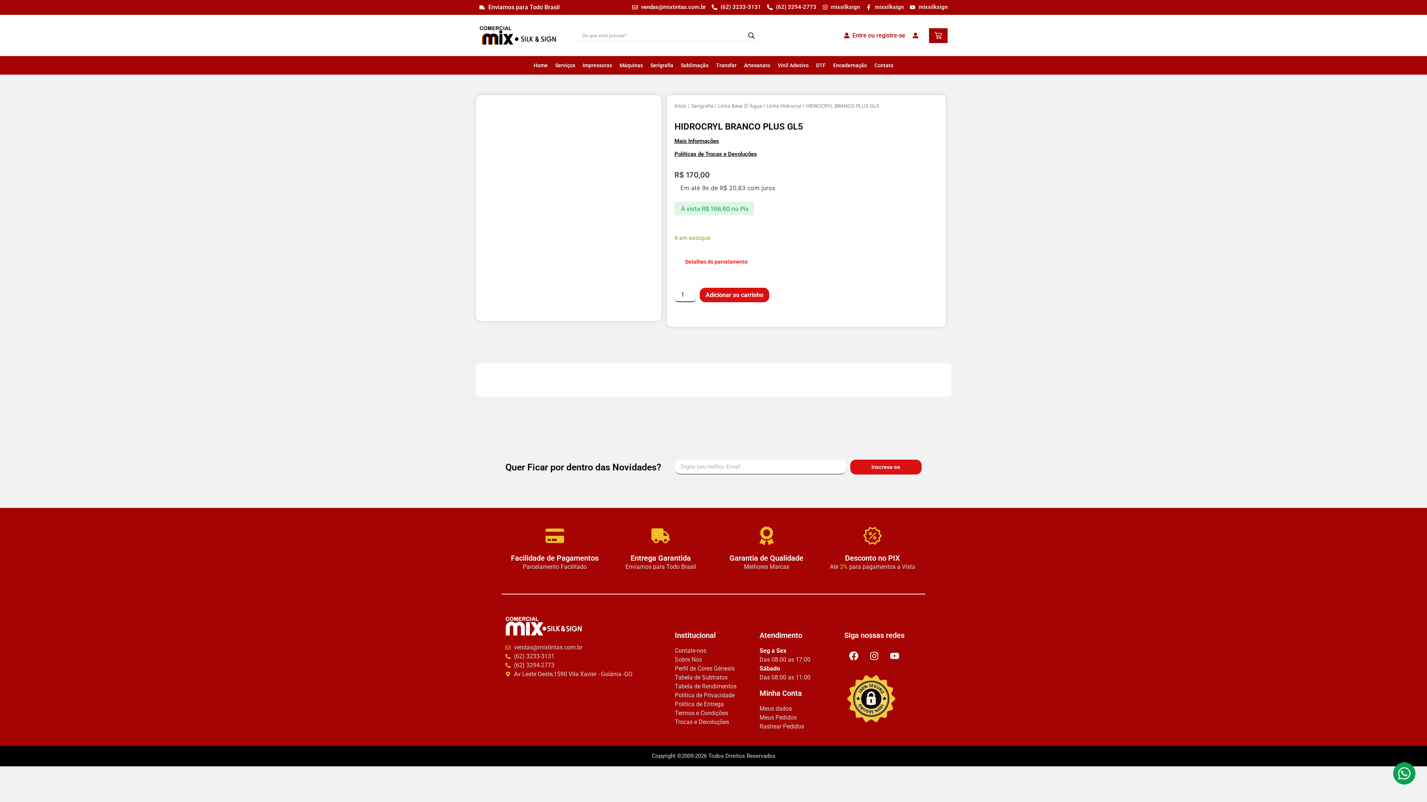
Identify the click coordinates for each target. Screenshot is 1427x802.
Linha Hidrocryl (784, 106)
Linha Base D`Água (740, 106)
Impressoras (597, 65)
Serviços (565, 65)
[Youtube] (894, 655)
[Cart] (938, 35)
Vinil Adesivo (793, 65)
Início (680, 106)
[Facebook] (853, 655)
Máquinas (631, 65)
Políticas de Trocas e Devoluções (715, 154)
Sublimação (695, 65)
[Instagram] (874, 655)
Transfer (726, 65)
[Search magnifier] (751, 35)
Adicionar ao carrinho (734, 295)
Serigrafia (661, 65)
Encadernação (850, 65)
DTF (821, 65)
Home (541, 65)
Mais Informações (696, 141)
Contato (883, 65)
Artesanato (757, 65)
